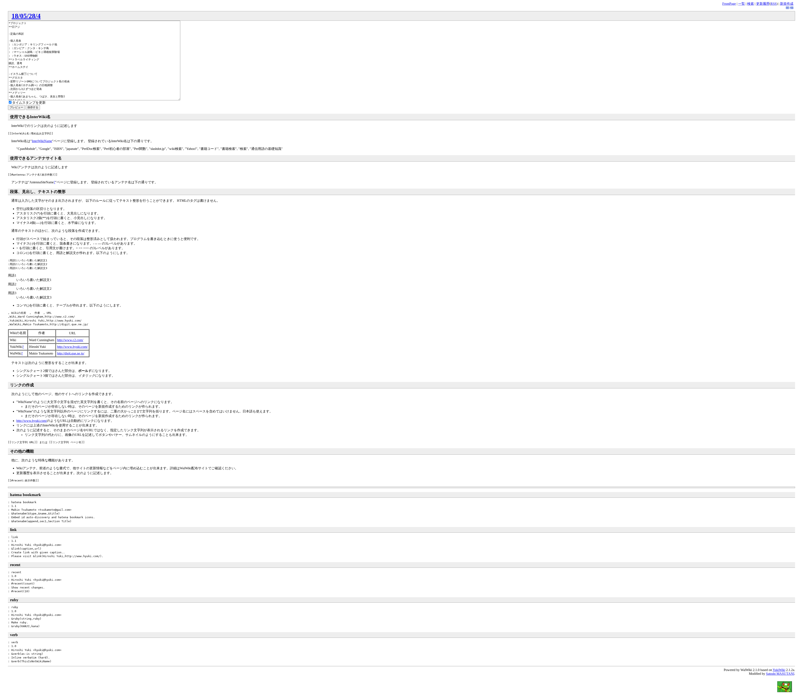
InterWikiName (42, 141)
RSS (774, 3)
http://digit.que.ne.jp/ (70, 353)
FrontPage (729, 3)
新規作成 (786, 3)
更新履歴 (763, 3)
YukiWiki (779, 670)
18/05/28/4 (26, 16)
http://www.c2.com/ (70, 340)
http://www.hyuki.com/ (72, 346)
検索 (750, 3)
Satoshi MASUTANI (780, 673)
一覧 (741, 3)
